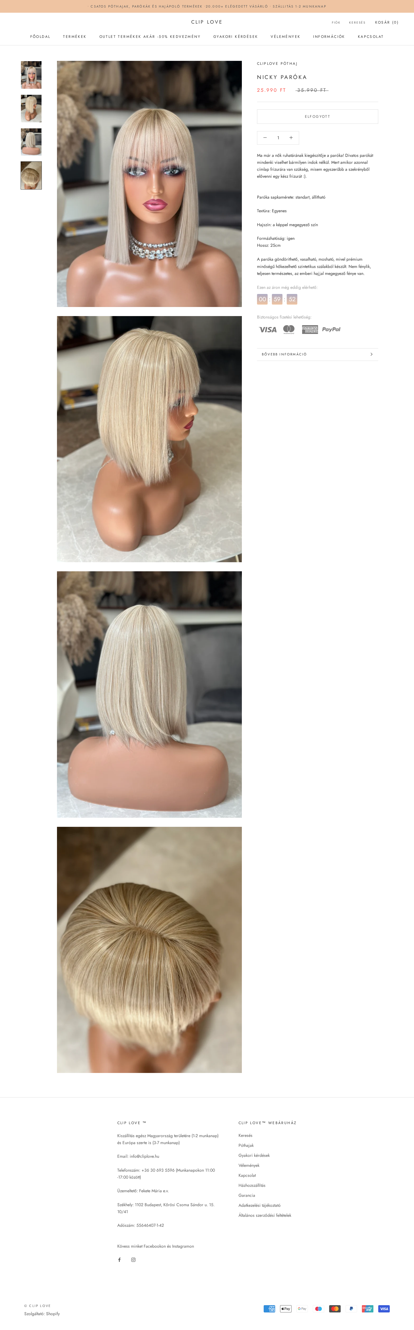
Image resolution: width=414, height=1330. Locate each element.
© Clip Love (37, 1305)
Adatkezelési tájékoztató (260, 1205)
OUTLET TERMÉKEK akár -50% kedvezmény (150, 36)
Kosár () (387, 22)
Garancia (247, 1195)
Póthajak (246, 1145)
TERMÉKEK (74, 36)
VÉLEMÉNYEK (285, 36)
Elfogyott (318, 116)
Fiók (336, 22)
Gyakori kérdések (254, 1155)
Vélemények (249, 1165)
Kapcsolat (247, 1175)
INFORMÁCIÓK (329, 36)
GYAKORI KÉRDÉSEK (235, 36)
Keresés (357, 22)
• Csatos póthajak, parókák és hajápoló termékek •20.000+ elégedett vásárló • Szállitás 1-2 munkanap (207, 6)
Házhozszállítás (252, 1185)
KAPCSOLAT (371, 36)
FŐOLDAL (40, 36)
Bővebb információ (284, 354)
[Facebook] (119, 1259)
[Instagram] (133, 1259)
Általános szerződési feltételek (265, 1215)
